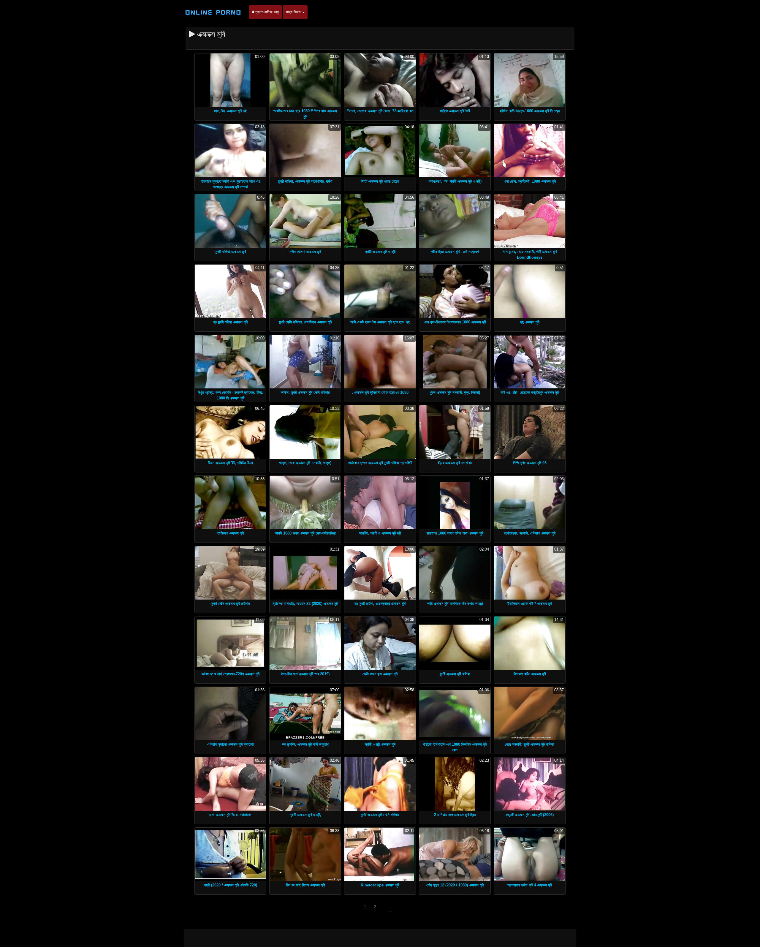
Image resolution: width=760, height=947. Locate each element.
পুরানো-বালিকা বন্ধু (266, 12)
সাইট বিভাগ (294, 12)
